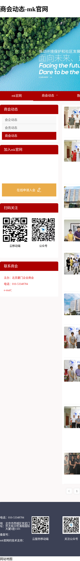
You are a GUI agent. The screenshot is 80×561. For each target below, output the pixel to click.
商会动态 (11, 135)
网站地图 (6, 559)
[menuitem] (16, 96)
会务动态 (11, 127)
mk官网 (17, 95)
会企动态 (11, 119)
